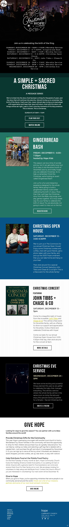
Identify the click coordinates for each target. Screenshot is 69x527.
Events (9, 515)
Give (8, 519)
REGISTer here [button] (42, 211)
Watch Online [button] (34, 125)
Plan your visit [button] (34, 118)
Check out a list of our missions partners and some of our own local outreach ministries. (32, 482)
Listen (9, 517)
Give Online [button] (34, 489)
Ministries (10, 513)
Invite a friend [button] (43, 406)
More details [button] (42, 348)
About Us (10, 512)
